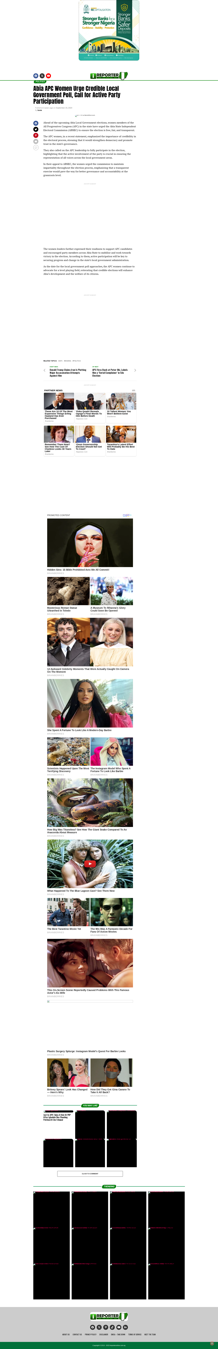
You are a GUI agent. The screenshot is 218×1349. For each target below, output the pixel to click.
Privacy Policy (90, 1334)
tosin (40, 110)
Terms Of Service (134, 1334)
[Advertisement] (90, 213)
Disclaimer (103, 1334)
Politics (77, 361)
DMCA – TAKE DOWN (118, 1334)
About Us (66, 1334)
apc (61, 361)
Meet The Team (150, 1334)
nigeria (68, 361)
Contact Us (77, 1334)
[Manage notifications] (212, 1343)
